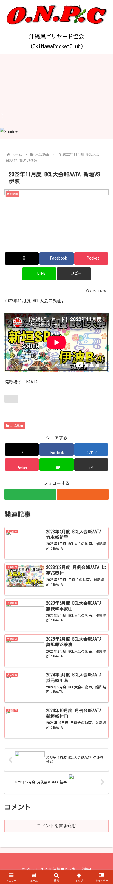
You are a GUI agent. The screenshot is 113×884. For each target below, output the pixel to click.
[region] (56, 95)
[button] (56, 113)
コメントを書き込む (56, 825)
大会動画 (17, 425)
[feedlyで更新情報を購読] (30, 494)
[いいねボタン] (11, 399)
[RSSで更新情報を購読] (83, 494)
